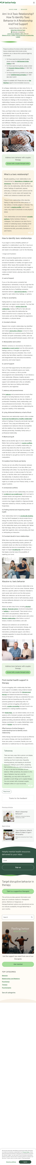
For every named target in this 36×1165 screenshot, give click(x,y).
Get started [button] (18, 964)
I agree (25, 1162)
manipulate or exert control (10, 348)
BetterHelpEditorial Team (18, 30)
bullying (6, 611)
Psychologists (6, 988)
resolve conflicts (27, 443)
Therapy (4, 985)
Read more (6, 791)
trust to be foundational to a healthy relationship (17, 419)
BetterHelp (8, 713)
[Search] (32, 917)
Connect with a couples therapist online (18, 163)
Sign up (18, 867)
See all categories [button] (8, 993)
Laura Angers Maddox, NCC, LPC (16, 33)
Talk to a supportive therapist (18, 891)
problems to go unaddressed (13, 494)
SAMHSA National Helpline (18, 75)
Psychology (6, 981)
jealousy (8, 394)
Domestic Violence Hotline (16, 68)
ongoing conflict (16, 207)
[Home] (8, 3)
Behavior (24, 9)
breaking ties (16, 549)
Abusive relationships (9, 618)
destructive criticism (15, 331)
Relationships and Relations (11, 978)
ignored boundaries (20, 291)
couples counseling (13, 706)
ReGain (10, 724)
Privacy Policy (26, 1152)
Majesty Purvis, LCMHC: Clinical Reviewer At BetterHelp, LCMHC (18, 36)
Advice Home (13, 9)
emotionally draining (26, 516)
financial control (13, 609)
